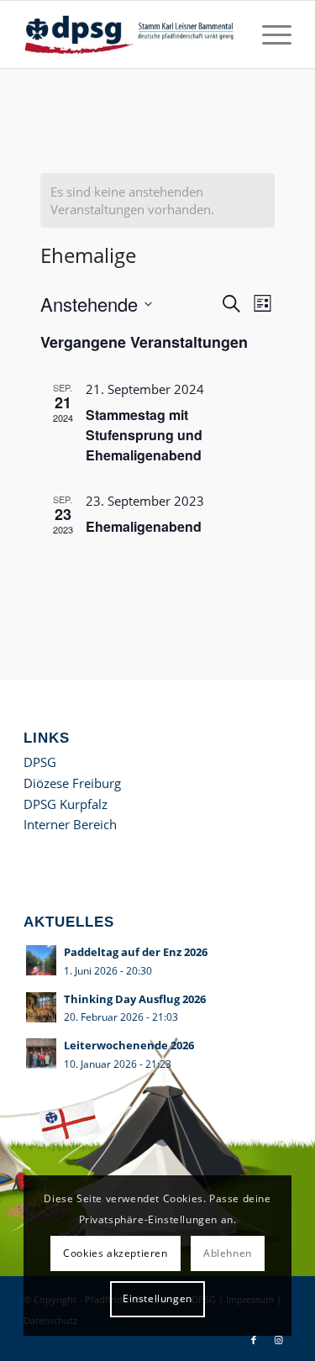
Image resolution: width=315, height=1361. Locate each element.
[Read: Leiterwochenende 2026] (41, 1053)
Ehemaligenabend (144, 526)
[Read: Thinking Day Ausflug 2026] (41, 1007)
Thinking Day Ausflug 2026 (135, 998)
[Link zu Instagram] (278, 1340)
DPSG (40, 762)
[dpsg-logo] (131, 34)
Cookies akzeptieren (115, 1253)
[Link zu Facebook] (253, 1340)
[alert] (157, 200)
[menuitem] (268, 34)
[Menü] (268, 34)
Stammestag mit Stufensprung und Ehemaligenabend (144, 435)
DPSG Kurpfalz (66, 804)
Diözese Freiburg (72, 783)
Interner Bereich (70, 824)
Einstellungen (157, 1298)
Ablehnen (227, 1253)
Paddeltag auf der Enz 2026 (135, 951)
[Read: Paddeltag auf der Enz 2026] (41, 960)
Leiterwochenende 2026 (129, 1045)
